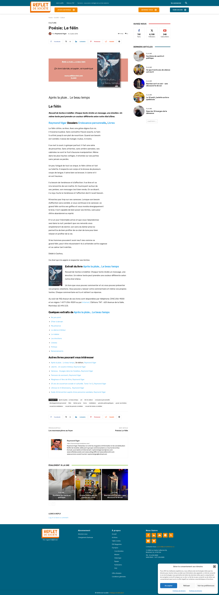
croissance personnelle (102, 400)
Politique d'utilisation (117, 593)
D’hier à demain (57, 322)
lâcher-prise (77, 403)
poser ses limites (121, 403)
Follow (152, 29)
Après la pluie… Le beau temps (101, 266)
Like (139, 29)
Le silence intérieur (58, 330)
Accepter (168, 586)
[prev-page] (50, 503)
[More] (119, 41)
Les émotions (56, 338)
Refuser (186, 586)
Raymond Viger (61, 33)
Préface (54, 347)
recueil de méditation (56, 406)
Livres (111, 122)
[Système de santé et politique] (62, 484)
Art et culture (89, 400)
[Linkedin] (154, 535)
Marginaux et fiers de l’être (61, 379)
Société (56, 18)
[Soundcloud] (159, 535)
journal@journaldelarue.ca (165, 547)
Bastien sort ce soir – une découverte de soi (115, 496)
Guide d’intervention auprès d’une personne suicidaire (72, 392)
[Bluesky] (154, 541)
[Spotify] (165, 535)
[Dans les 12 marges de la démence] (139, 111)
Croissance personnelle (92, 122)
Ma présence (56, 326)
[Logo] (40, 7)
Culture (62, 18)
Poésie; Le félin (121, 431)
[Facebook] (148, 535)
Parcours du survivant (59, 375)
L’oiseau (54, 343)
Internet (86, 302)
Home (51, 18)
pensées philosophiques (105, 403)
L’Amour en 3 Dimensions (61, 388)
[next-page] (53, 503)
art (81, 400)
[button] (214, 566)
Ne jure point (56, 317)
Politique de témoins (179, 591)
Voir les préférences (206, 586)
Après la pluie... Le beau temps (68, 400)
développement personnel (58, 403)
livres (85, 403)
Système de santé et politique (62, 496)
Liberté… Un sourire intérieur (62, 367)
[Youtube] (148, 541)
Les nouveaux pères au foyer (61, 431)
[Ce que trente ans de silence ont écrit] (88, 484)
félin (69, 403)
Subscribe (164, 29)
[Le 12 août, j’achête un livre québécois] (139, 97)
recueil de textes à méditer (93, 406)
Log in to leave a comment (58, 517)
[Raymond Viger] (50, 33)
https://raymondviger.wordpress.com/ (78, 443)
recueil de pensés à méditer (74, 406)
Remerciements (57, 351)
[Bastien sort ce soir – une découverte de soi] (115, 484)
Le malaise (55, 334)
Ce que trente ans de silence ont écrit (88, 496)
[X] (171, 535)
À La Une (61, 492)
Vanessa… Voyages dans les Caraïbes (65, 371)
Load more (151, 121)
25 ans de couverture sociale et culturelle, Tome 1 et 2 (72, 384)
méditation (92, 403)
